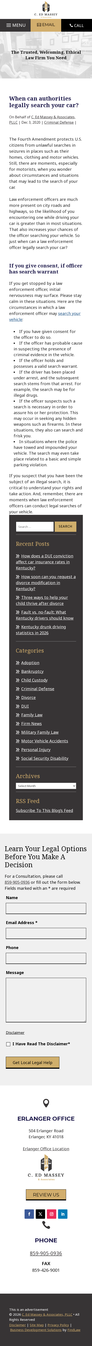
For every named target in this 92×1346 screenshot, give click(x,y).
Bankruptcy (32, 671)
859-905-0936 (17, 882)
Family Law (31, 714)
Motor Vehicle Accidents (44, 741)
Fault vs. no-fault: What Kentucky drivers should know (44, 615)
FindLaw (73, 1330)
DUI (25, 706)
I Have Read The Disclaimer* (41, 1043)
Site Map (37, 1325)
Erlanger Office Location (46, 1148)
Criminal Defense (59, 122)
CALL (79, 25)
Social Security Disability (44, 758)
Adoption (30, 662)
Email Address (22, 922)
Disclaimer (15, 1032)
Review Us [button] (46, 1195)
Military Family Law (40, 732)
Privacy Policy (58, 1325)
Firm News (31, 723)
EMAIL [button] (48, 24)
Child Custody (34, 680)
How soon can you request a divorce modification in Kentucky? (46, 582)
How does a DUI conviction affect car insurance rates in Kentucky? (44, 562)
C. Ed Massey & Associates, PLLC (47, 1314)
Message (15, 972)
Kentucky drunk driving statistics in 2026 (41, 629)
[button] (15, 24)
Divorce (28, 697)
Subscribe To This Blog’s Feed (44, 810)
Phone (12, 947)
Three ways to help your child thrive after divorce (42, 600)
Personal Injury (35, 749)
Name (12, 897)
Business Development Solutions (36, 1330)
